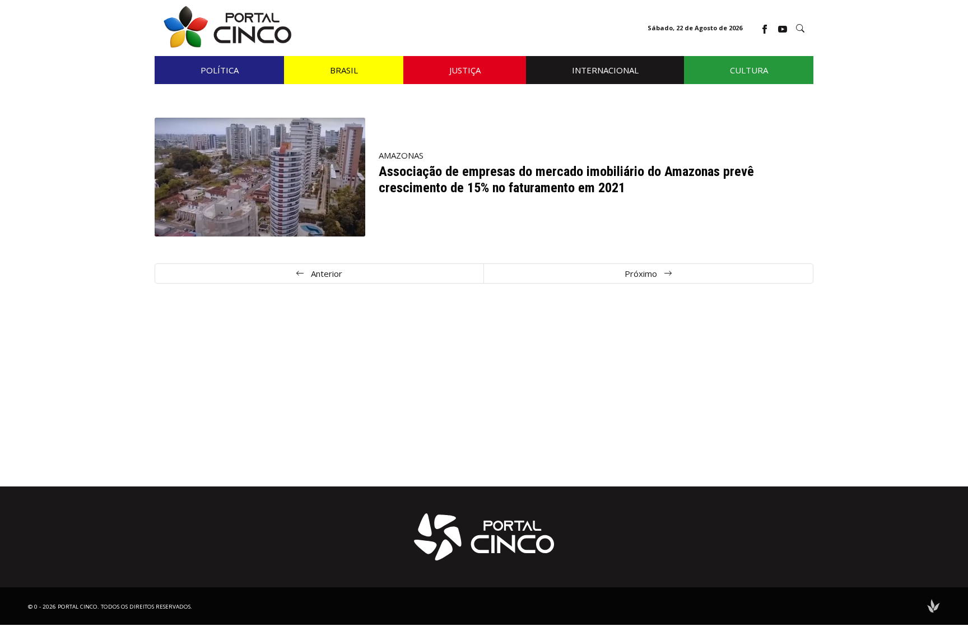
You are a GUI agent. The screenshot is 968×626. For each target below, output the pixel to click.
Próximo (642, 273)
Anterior (325, 273)
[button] (800, 28)
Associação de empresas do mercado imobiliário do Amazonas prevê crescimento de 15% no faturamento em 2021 (566, 180)
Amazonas (401, 155)
